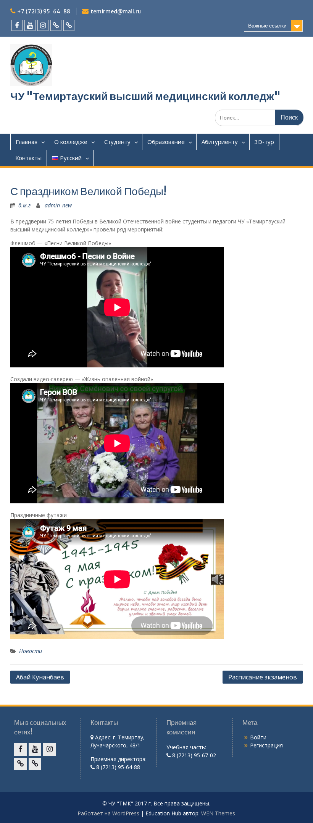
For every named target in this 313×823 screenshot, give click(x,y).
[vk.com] (55, 25)
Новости (30, 651)
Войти (258, 737)
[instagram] (42, 25)
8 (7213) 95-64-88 (117, 767)
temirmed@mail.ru (115, 11)
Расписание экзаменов (262, 677)
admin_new (58, 205)
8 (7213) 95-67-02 (193, 755)
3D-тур (264, 142)
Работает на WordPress (108, 813)
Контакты (28, 158)
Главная (26, 142)
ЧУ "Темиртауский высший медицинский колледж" (145, 96)
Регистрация (266, 745)
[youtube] (29, 25)
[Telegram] (68, 25)
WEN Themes (218, 813)
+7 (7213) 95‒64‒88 (43, 11)
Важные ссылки (267, 25)
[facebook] (17, 25)
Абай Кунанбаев (40, 677)
